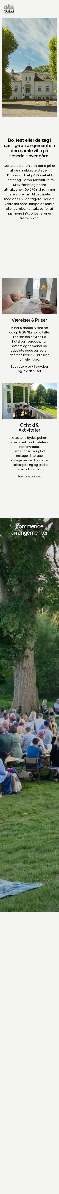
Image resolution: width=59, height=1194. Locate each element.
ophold (36, 476)
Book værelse (21, 366)
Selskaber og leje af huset (33, 368)
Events (22, 476)
